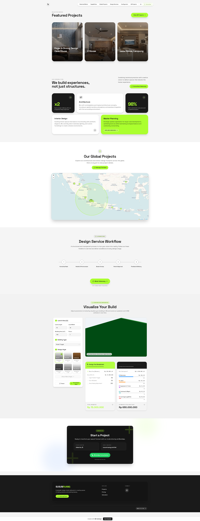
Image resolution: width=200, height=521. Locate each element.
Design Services (114, 4)
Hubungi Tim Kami (101, 167)
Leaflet (141, 219)
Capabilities (94, 4)
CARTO (146, 219)
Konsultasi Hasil (76, 383)
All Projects (134, 4)
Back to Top (140, 508)
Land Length (58, 324)
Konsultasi (148, 4)
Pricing (104, 492)
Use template (107, 519)
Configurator (124, 4)
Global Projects (103, 4)
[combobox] (68, 344)
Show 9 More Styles (67, 376)
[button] (112, 207)
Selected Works (84, 4)
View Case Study (59, 56)
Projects (104, 489)
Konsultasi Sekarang (139, 86)
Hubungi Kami (61, 58)
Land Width (72, 324)
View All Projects (139, 15)
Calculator (105, 495)
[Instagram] (127, 490)
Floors (70, 331)
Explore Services (110, 130)
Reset (62, 383)
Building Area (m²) (60, 331)
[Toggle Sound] (141, 4)
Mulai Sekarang (100, 281)
